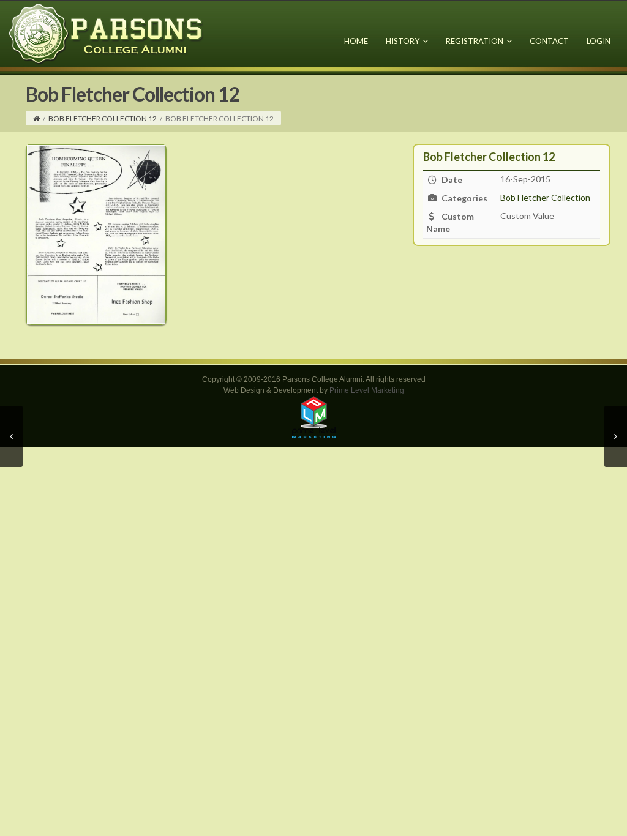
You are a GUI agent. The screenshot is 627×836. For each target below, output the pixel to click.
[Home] (36, 118)
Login (598, 41)
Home (356, 41)
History (402, 41)
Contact (549, 41)
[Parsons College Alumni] (106, 33)
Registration (474, 41)
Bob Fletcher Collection (545, 197)
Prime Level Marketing (366, 390)
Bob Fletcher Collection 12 (102, 118)
